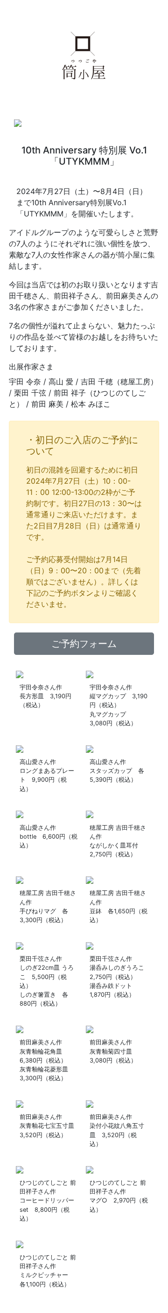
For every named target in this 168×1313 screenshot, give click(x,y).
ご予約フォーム (84, 643)
